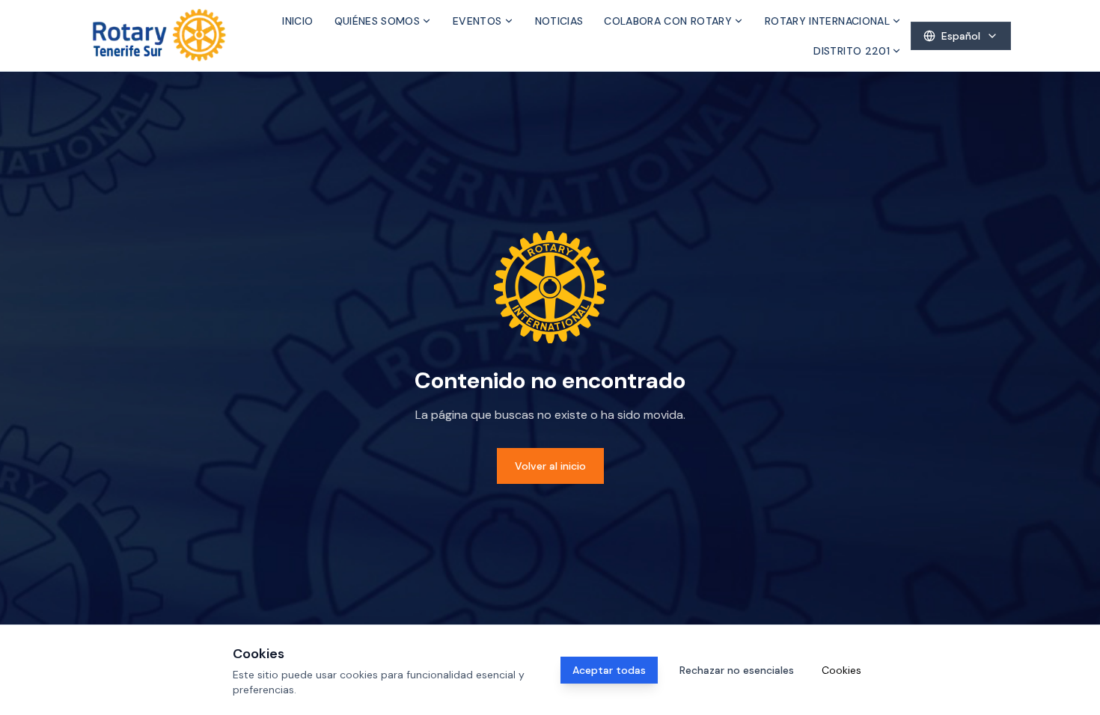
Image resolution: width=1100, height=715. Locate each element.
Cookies (841, 670)
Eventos (477, 21)
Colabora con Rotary (668, 21)
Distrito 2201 (851, 51)
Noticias (559, 21)
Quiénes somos (377, 21)
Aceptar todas (609, 670)
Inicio (297, 21)
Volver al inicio (550, 466)
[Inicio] (159, 35)
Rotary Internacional (827, 21)
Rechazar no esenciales (736, 670)
